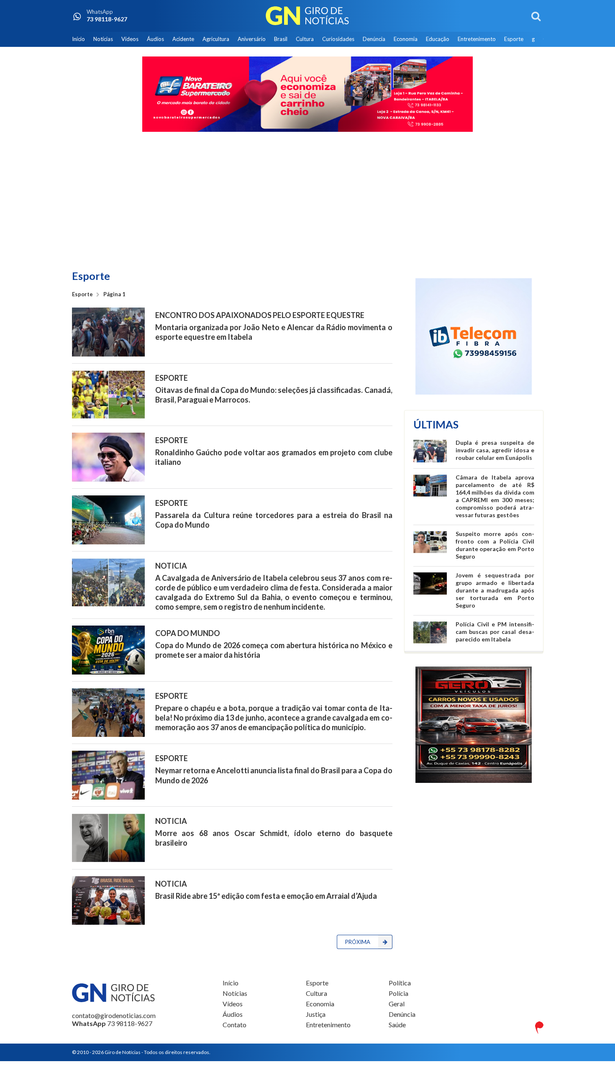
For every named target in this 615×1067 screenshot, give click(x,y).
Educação (437, 39)
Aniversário (252, 39)
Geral (397, 1004)
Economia (406, 39)
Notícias (103, 39)
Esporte (513, 39)
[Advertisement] (307, 201)
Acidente (183, 39)
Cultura (305, 39)
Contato (234, 1025)
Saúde (397, 1025)
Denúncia (374, 39)
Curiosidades (338, 39)
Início (78, 39)
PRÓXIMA (357, 942)
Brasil (280, 39)
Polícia (398, 993)
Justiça (315, 1014)
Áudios (155, 39)
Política (400, 983)
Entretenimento (477, 39)
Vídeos (129, 39)
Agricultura (215, 39)
